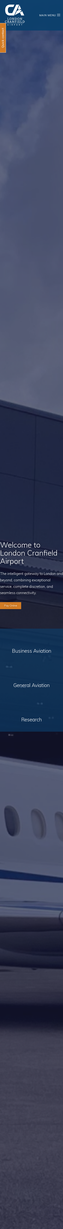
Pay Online (10, 605)
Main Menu (48, 15)
